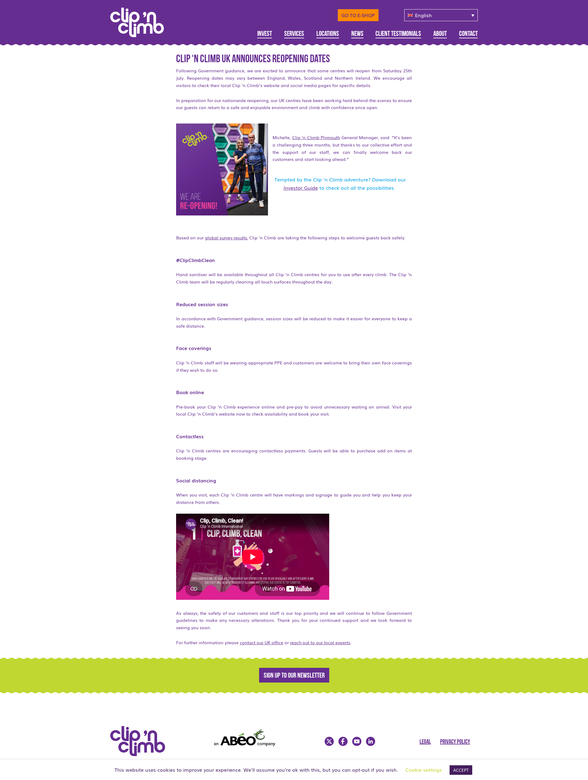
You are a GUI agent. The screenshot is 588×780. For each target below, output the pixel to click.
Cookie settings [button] (423, 769)
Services (294, 34)
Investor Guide (301, 187)
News (357, 34)
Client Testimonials (398, 34)
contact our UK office (261, 642)
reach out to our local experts (320, 642)
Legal (425, 742)
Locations (327, 34)
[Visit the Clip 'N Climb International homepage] (141, 754)
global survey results (226, 237)
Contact (468, 34)
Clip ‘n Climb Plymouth (316, 137)
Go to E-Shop (358, 15)
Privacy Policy (455, 742)
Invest (264, 34)
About (440, 34)
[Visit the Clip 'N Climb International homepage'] (141, 20)
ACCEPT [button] (461, 770)
